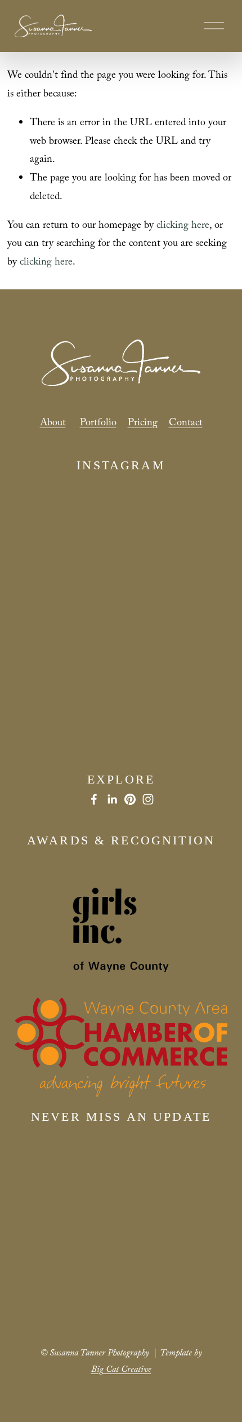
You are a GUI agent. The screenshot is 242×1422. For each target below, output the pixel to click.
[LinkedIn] (112, 799)
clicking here (182, 226)
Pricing (143, 424)
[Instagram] (148, 799)
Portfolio (98, 424)
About (53, 424)
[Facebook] (94, 799)
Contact (186, 424)
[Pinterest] (130, 799)
